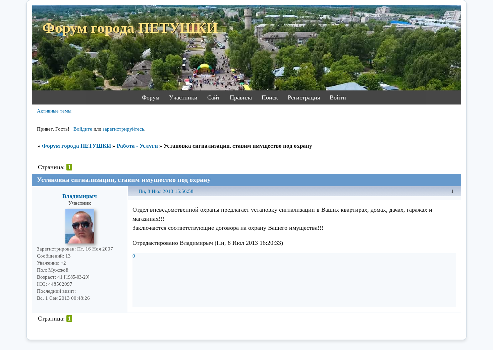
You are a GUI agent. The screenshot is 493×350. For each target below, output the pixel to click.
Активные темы (54, 111)
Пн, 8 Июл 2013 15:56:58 (166, 191)
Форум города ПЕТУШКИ (76, 146)
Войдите (82, 129)
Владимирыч (79, 196)
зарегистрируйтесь (123, 129)
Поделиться (136, 195)
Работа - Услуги (137, 146)
